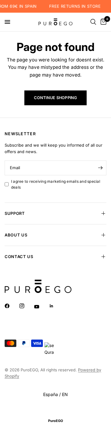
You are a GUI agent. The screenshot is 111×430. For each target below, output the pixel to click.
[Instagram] (26, 306)
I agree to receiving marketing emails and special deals (55, 184)
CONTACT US (19, 256)
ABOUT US (16, 234)
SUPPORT (15, 213)
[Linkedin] (56, 306)
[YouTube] (41, 306)
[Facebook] (11, 306)
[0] (102, 22)
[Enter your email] (100, 168)
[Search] (93, 22)
